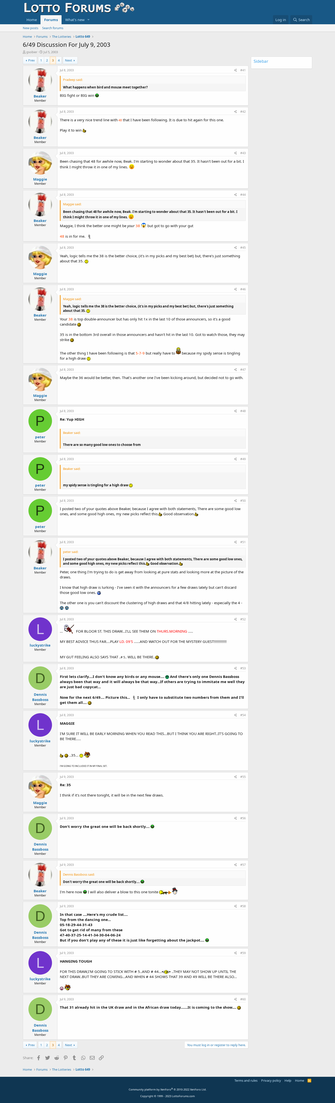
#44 (243, 195)
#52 (243, 619)
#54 (243, 715)
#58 (243, 906)
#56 (243, 818)
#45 (243, 247)
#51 (243, 542)
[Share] (235, 70)
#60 (243, 999)
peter (40, 436)
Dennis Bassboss (40, 697)
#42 (243, 112)
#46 (243, 289)
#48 (243, 411)
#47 (243, 370)
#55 (243, 777)
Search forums (52, 28)
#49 (243, 459)
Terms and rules (246, 1080)
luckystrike (40, 645)
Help (287, 1080)
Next (68, 60)
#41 (243, 70)
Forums (51, 19)
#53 (243, 668)
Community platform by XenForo (167, 1089)
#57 (243, 865)
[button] (88, 19)
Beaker (40, 96)
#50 (243, 501)
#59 (243, 953)
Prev (31, 60)
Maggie (40, 179)
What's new (75, 19)
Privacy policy (271, 1080)
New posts (30, 28)
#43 (243, 153)
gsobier (31, 52)
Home (31, 19)
